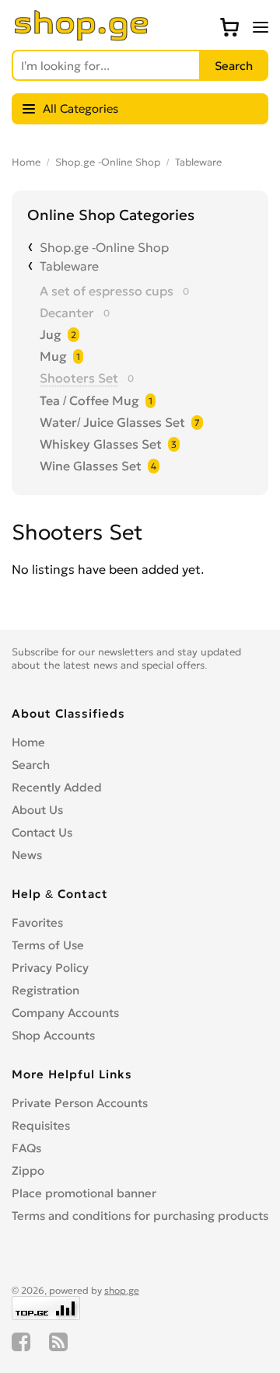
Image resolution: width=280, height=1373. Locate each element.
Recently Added (57, 787)
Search (31, 764)
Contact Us (42, 832)
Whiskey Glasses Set (101, 444)
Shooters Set (79, 378)
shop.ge (121, 1290)
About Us (37, 809)
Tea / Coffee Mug (89, 400)
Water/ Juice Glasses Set (112, 422)
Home (26, 162)
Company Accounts (65, 1012)
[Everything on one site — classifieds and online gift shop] (82, 36)
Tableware (198, 162)
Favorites (37, 922)
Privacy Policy (50, 967)
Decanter (67, 312)
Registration (45, 990)
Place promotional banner (84, 1193)
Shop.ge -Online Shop (107, 162)
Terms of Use (48, 945)
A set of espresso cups (106, 291)
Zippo (28, 1170)
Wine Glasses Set (91, 465)
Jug (50, 334)
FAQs (26, 1148)
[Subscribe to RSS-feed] (58, 1342)
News (27, 854)
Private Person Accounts (80, 1102)
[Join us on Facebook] (21, 1342)
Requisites (41, 1125)
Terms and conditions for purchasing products (140, 1215)
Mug (53, 356)
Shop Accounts (53, 1035)
